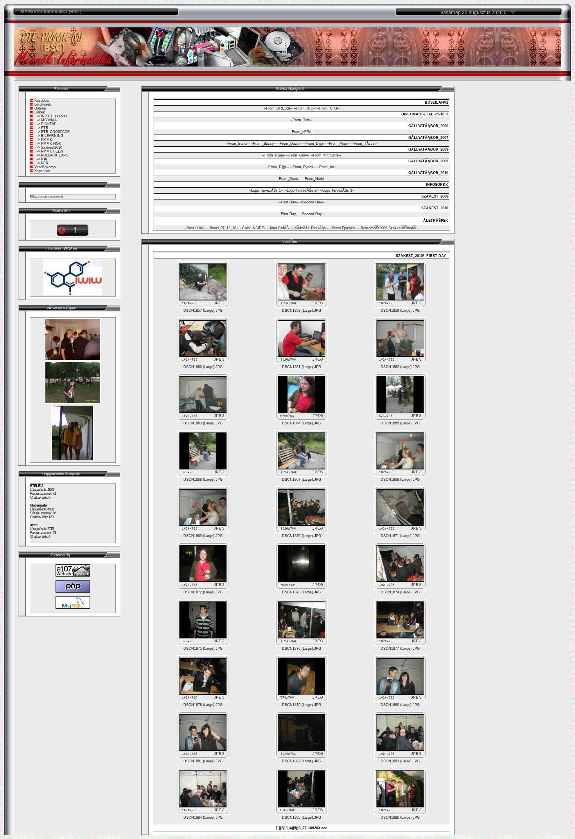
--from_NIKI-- (328, 108)
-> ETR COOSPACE (53, 132)
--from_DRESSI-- (278, 108)
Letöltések (42, 104)
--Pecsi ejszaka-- (343, 228)
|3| (286, 828)
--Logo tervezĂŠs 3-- (337, 190)
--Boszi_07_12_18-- (223, 228)
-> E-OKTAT (46, 124)
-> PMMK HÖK (49, 144)
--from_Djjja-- (314, 144)
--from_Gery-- (297, 155)
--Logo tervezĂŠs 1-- (266, 190)
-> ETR (43, 128)
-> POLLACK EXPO (52, 155)
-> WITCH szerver (52, 116)
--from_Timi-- (301, 120)
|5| (295, 828)
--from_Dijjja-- (273, 155)
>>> (324, 828)
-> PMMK (44, 140)
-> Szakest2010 (49, 147)
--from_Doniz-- (289, 179)
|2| (282, 828)
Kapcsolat (42, 171)
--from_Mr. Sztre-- (326, 155)
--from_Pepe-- (338, 144)
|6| (299, 828)
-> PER (43, 163)
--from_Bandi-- (237, 144)
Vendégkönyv (45, 167)
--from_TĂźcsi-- (364, 144)
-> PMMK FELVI (50, 151)
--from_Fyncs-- (303, 167)
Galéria (40, 108)
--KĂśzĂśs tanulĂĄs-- (310, 228)
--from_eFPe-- (301, 132)
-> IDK (42, 159)
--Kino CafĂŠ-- (279, 228)
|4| (291, 828)
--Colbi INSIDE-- (253, 228)
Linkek (39, 112)
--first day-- (288, 202)
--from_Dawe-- (289, 144)
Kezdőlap (41, 100)
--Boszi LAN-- (195, 228)
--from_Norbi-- (314, 179)
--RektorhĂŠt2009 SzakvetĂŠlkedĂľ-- (388, 228)
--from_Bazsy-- (263, 144)
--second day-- (312, 202)
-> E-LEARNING (50, 136)
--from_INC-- (305, 108)
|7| (304, 828)
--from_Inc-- (327, 167)
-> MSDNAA (47, 120)
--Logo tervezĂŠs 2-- (301, 190)
